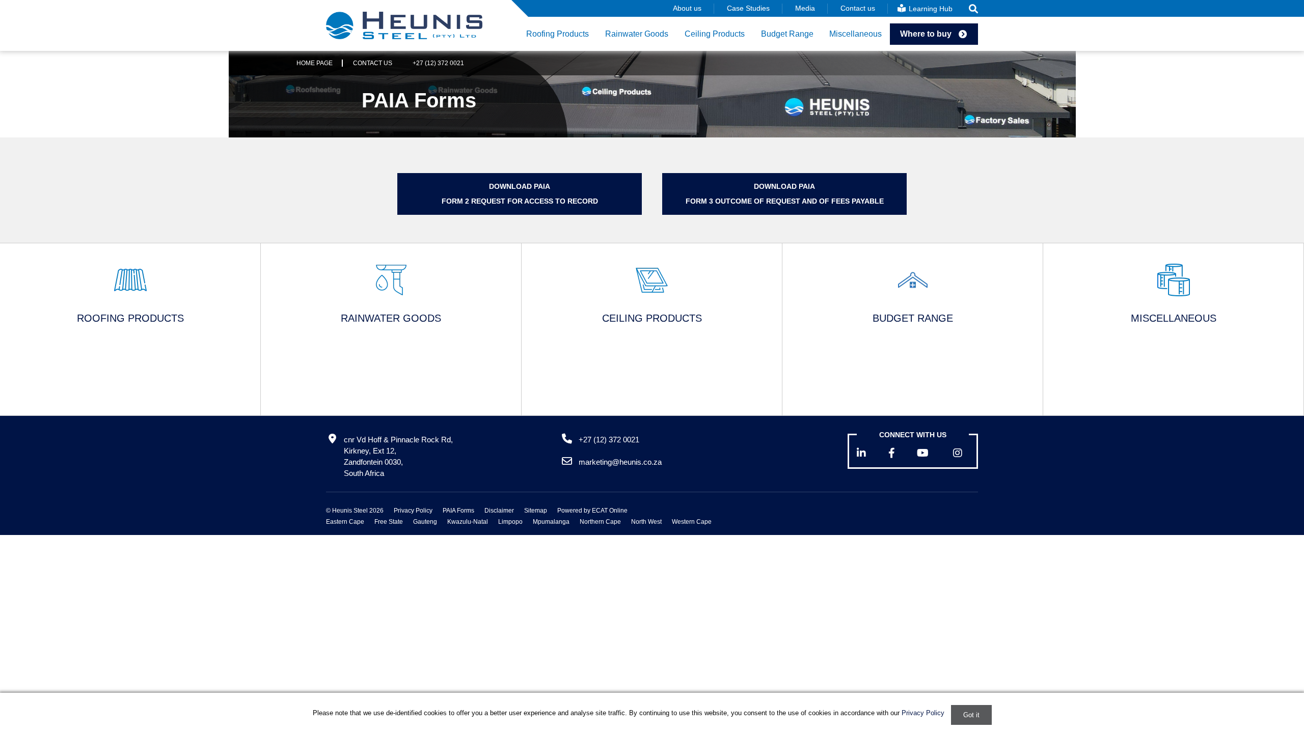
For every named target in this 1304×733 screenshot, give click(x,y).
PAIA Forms (458, 510)
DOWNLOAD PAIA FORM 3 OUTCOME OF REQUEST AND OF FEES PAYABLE (785, 193)
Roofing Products (557, 34)
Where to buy (926, 34)
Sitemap (535, 510)
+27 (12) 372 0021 (438, 63)
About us (687, 8)
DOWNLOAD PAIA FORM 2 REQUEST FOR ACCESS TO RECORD (520, 193)
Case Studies (748, 8)
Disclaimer (499, 510)
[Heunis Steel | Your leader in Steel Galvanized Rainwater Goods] (404, 25)
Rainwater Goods (636, 34)
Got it (971, 715)
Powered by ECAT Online (592, 510)
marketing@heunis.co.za (620, 462)
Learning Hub (930, 9)
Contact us (857, 8)
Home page (314, 63)
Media (805, 8)
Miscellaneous (855, 34)
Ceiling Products (715, 34)
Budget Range (787, 34)
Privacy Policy (413, 510)
